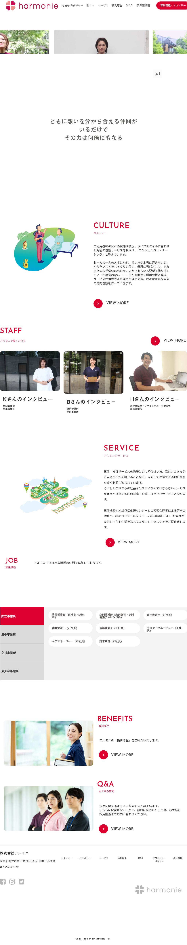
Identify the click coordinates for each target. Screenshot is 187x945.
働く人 (90, 5)
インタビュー (85, 858)
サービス (103, 5)
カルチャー (76, 5)
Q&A (129, 5)
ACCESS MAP (11, 867)
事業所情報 (144, 5)
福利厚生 (117, 5)
